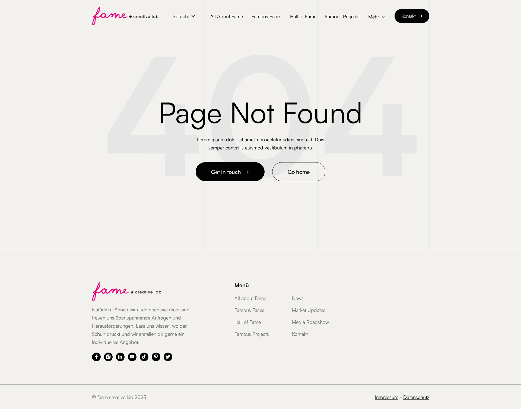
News (298, 298)
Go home (299, 171)
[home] (125, 16)
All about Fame (250, 298)
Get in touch (230, 171)
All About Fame (226, 16)
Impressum (386, 396)
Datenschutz (416, 396)
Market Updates (308, 309)
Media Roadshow (310, 321)
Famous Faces (266, 16)
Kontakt (411, 16)
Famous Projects (342, 16)
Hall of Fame (303, 16)
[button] (184, 16)
